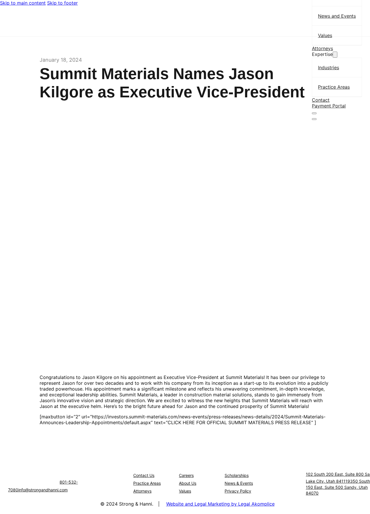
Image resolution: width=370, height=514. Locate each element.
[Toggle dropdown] (335, 55)
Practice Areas (147, 483)
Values (325, 35)
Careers (186, 475)
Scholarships (237, 475)
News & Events (239, 483)
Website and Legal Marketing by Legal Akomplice (220, 504)
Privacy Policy (238, 491)
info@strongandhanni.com (43, 489)
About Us (187, 483)
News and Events (337, 16)
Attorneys (322, 48)
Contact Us (143, 475)
